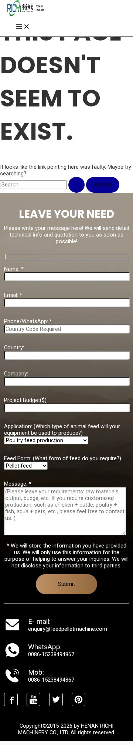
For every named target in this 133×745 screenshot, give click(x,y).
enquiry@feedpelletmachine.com (67, 629)
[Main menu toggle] (22, 27)
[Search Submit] (76, 185)
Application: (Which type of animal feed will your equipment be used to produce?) (62, 429)
